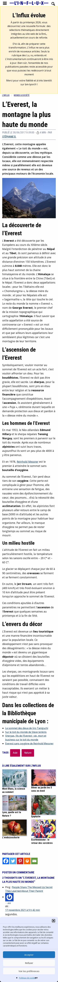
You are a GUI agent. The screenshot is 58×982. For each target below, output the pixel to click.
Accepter (29, 954)
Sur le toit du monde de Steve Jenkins (26, 732)
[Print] (27, 861)
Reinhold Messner (27, 461)
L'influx (6, 95)
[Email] (34, 861)
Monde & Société (21, 95)
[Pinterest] (20, 861)
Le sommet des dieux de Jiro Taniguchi (26, 728)
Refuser (29, 962)
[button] (53, 920)
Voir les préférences (29, 971)
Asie (15, 752)
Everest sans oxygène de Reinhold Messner (29, 743)
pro (9, 903)
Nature (27, 752)
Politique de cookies (27, 978)
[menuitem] (8, 95)
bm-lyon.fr (30, 84)
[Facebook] (6, 861)
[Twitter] (13, 861)
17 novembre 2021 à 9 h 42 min (22, 910)
